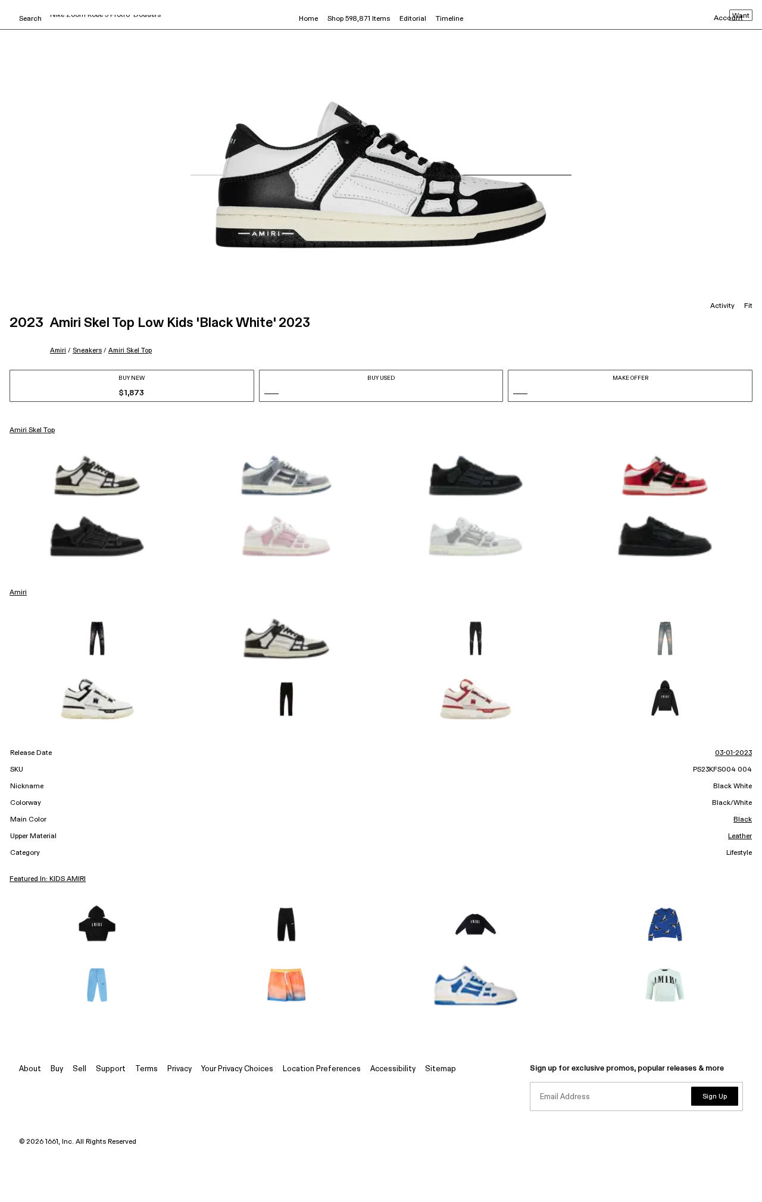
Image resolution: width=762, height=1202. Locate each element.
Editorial (412, 19)
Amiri (58, 350)
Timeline (449, 19)
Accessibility (393, 1069)
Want (740, 16)
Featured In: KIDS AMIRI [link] (48, 879)
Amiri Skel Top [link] (32, 430)
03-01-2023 (733, 753)
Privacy (179, 1069)
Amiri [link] (18, 592)
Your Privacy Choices (237, 1069)
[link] (97, 475)
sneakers (87, 350)
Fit (748, 306)
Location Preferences (322, 1069)
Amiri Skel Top (130, 350)
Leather (740, 836)
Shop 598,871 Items (358, 19)
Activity (722, 306)
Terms (146, 1069)
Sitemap (440, 1069)
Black (742, 819)
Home (308, 19)
